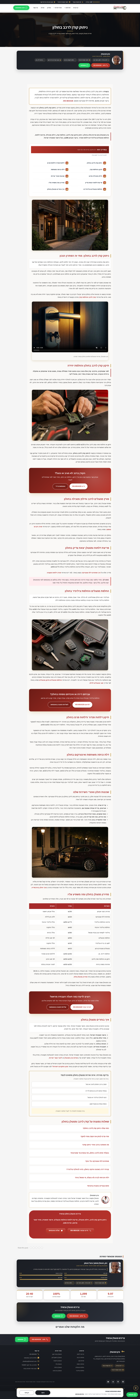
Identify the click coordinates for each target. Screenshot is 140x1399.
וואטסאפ (83, 65)
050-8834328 (68, 101)
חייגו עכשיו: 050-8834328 (79, 1230)
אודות (42, 8)
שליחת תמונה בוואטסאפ (57, 1007)
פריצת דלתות (80, 1354)
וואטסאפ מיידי (60, 486)
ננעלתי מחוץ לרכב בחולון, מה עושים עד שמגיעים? (89, 1153)
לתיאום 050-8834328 (82, 704)
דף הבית (75, 8)
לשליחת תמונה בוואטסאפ (59, 704)
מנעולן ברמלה (58, 1367)
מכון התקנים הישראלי (60, 1066)
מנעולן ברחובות (58, 1361)
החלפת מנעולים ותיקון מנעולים (50, 680)
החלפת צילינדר (80, 1370)
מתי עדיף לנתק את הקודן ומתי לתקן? (95, 1136)
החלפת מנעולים (80, 1367)
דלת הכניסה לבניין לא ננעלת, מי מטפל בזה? (92, 1178)
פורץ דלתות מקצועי (54, 573)
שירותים (68, 8)
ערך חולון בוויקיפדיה (39, 887)
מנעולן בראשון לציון (57, 1357)
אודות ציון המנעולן (71, 1058)
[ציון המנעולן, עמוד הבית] (120, 8)
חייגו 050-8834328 (78, 486)
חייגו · (99, 65)
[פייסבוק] (123, 1382)
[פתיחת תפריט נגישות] (135, 1387)
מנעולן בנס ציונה (57, 1370)
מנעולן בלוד (58, 1364)
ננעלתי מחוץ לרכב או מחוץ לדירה (96, 1091)
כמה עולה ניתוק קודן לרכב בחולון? (96, 1128)
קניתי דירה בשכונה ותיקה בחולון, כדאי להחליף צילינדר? (87, 1169)
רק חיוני (27, 1393)
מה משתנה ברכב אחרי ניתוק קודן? (95, 1145)
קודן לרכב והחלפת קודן (87, 297)
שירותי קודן (81, 1361)
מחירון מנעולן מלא (80, 977)
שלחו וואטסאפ (54, 1230)
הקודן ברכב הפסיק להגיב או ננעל (96, 1084)
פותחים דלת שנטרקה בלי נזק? (97, 1161)
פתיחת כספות (80, 1364)
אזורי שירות (58, 8)
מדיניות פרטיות (79, 1394)
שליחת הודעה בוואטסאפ (30, 1358)
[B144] (108, 1382)
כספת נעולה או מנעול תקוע (98, 1104)
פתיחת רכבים (80, 1357)
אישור (42, 1393)
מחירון (49, 8)
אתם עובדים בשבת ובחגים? (98, 1186)
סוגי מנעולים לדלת (96, 683)
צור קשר (35, 8)
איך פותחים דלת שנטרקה (91, 573)
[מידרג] (113, 1382)
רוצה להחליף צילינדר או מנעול (97, 1097)
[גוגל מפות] (118, 1382)
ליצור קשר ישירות (55, 1058)
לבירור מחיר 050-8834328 (82, 1007)
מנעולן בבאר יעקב (57, 1354)
